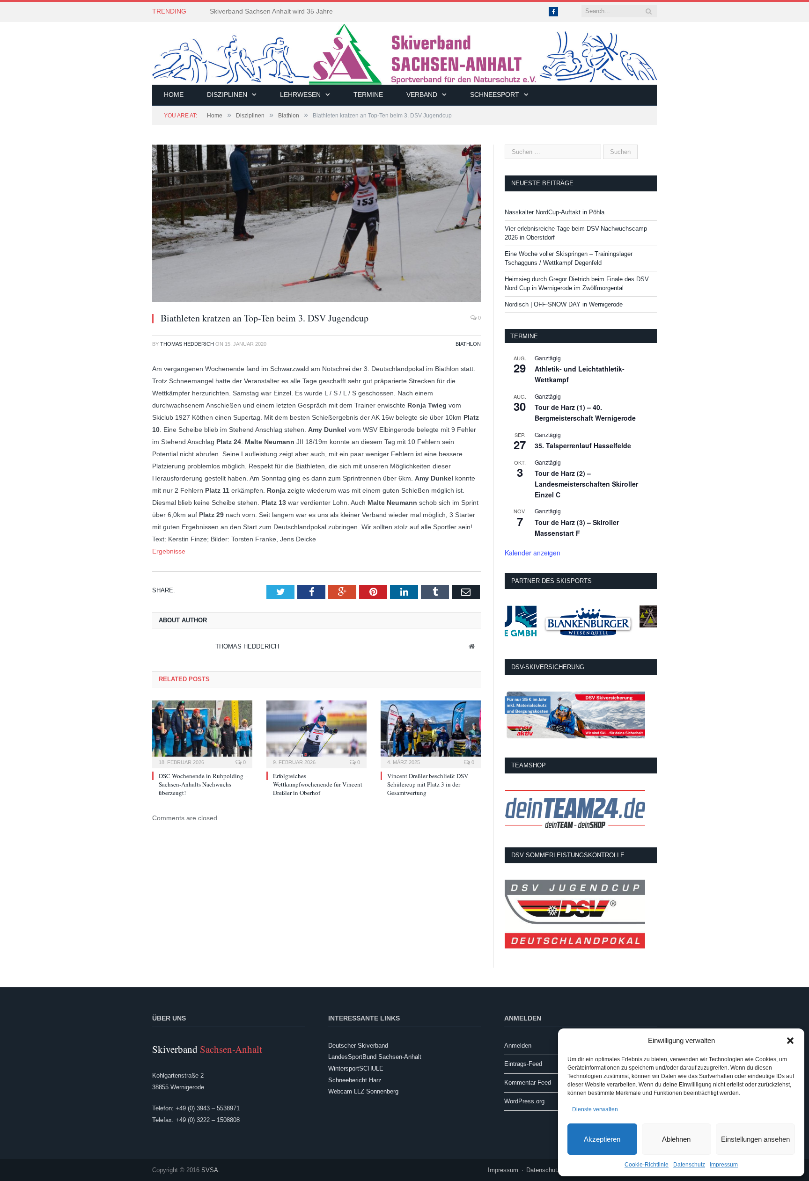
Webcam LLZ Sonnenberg (363, 1091)
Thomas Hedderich (187, 344)
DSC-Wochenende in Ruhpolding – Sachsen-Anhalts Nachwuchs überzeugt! (203, 784)
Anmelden (517, 1045)
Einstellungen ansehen (755, 1139)
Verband (421, 94)
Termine (368, 94)
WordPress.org (524, 1101)
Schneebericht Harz (355, 1080)
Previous (170, 219)
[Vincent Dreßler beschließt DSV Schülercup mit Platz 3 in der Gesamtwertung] (431, 733)
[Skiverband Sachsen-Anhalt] (404, 53)
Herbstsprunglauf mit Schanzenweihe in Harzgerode (287, 11)
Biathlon (468, 344)
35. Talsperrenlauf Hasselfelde (583, 445)
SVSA (209, 1170)
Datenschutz (689, 1164)
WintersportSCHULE (355, 1068)
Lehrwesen (300, 94)
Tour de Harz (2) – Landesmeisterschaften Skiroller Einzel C (586, 483)
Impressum (724, 1164)
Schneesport (494, 94)
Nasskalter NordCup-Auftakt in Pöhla (554, 212)
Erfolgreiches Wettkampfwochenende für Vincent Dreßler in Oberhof (317, 784)
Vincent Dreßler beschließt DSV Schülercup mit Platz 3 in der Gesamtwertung (427, 784)
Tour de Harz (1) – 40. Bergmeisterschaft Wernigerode (585, 412)
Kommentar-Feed (527, 1082)
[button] (790, 1040)
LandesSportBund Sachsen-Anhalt (374, 1056)
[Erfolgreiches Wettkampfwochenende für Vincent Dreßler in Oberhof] (316, 733)
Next (463, 219)
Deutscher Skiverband (358, 1045)
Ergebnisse (168, 551)
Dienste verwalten (595, 1109)
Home (174, 94)
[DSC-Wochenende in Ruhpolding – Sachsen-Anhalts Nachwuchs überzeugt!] (202, 733)
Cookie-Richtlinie (647, 1164)
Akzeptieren (602, 1139)
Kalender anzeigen (532, 552)
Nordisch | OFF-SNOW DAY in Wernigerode (564, 304)
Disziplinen (227, 94)
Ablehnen (676, 1139)
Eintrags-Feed (523, 1063)
